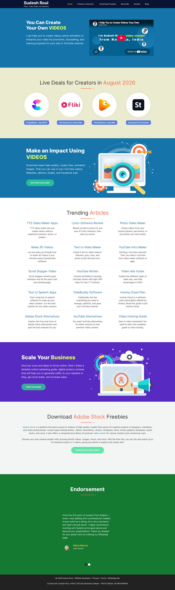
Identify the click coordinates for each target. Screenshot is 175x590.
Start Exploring (33, 387)
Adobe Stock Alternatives (42, 316)
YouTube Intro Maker (133, 247)
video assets (100, 433)
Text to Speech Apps (42, 292)
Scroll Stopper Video (42, 271)
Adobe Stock (29, 427)
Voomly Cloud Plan (132, 292)
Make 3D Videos (42, 247)
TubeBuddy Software (87, 292)
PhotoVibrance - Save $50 (104, 123)
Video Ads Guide (132, 271)
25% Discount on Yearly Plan (70, 123)
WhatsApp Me (114, 578)
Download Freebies (108, 4)
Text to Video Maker (87, 247)
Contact (137, 4)
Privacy (96, 578)
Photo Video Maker (133, 223)
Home (70, 4)
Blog (147, 4)
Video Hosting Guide (133, 316)
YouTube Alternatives (87, 316)
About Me (125, 4)
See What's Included (40, 183)
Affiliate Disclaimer (83, 578)
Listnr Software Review (87, 223)
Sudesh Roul (36, 2)
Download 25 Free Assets (138, 123)
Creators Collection (85, 4)
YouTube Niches (87, 271)
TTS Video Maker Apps (42, 223)
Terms (103, 578)
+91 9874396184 (121, 583)
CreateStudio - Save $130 (36, 123)
